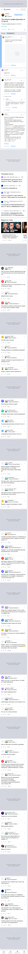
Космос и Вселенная (14, 209)
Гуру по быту (11, 740)
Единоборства (11, 532)
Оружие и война (12, 822)
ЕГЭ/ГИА (10, 488)
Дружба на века (12, 676)
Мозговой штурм (13, 175)
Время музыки (12, 336)
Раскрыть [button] (6, 142)
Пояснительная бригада (14, 462)
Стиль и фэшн (11, 430)
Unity (9, 267)
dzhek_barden (7, 190)
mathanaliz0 (6, 209)
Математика (12, 184)
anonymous (6, 184)
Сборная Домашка (10, 16)
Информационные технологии (16, 199)
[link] (11, 230)
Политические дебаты (14, 773)
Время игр (11, 420)
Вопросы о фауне (13, 367)
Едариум (10, 708)
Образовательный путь (16, 190)
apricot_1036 (6, 175)
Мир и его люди (11, 760)
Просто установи (13, 500)
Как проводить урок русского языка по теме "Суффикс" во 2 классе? (11, 179)
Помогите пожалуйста (9, 186)
